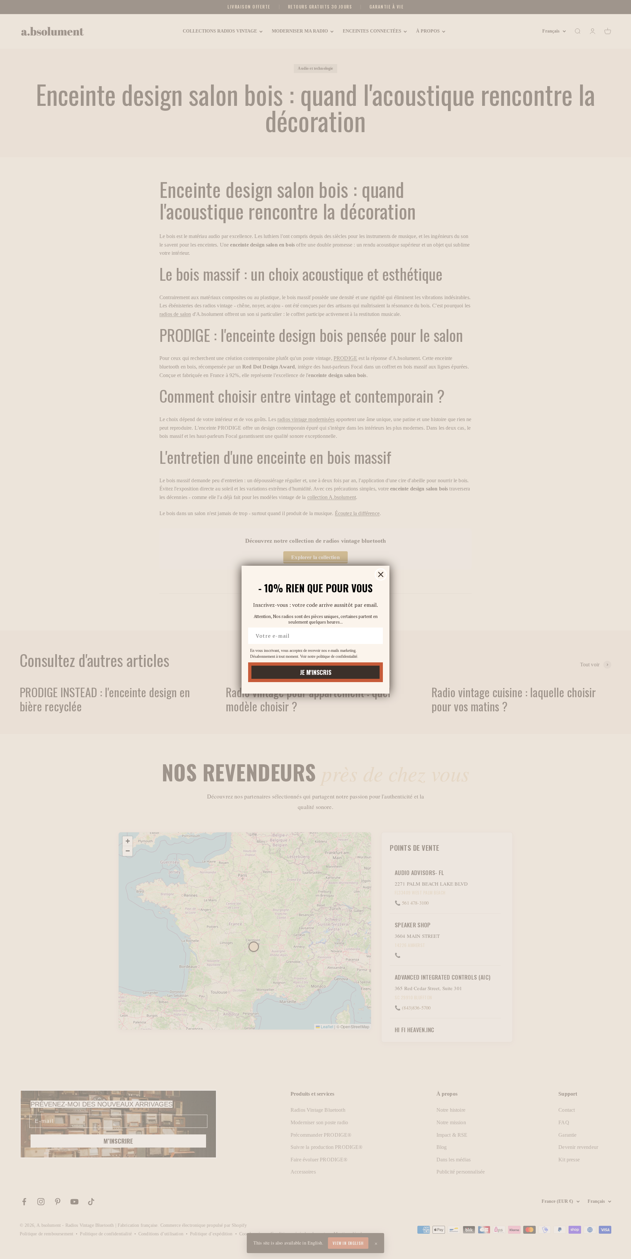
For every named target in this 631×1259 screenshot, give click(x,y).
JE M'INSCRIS (315, 672)
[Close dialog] (380, 574)
